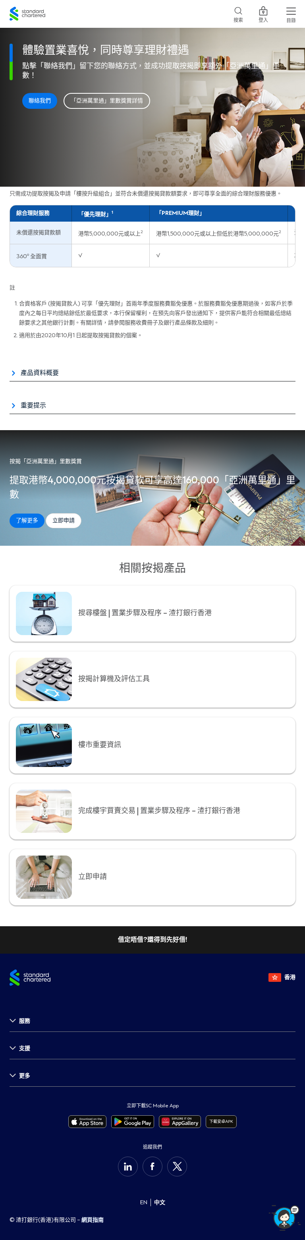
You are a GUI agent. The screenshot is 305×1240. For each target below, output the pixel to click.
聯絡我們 (40, 100)
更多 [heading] (24, 1076)
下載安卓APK (221, 1121)
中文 (159, 1202)
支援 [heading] (24, 1048)
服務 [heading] (24, 1021)
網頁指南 (92, 1220)
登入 (263, 18)
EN (143, 1202)
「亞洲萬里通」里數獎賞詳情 (107, 100)
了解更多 (27, 520)
